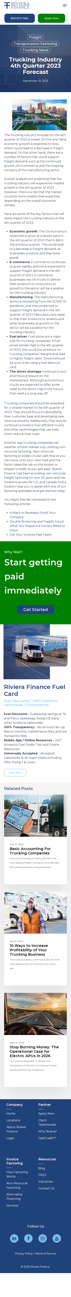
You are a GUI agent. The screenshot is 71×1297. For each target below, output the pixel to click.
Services (12, 1205)
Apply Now (46, 1113)
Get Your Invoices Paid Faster (31, 534)
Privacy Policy (24, 1253)
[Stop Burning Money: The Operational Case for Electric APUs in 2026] (35, 1040)
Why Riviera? (47, 1131)
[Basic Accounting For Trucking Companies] (35, 839)
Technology (22, 999)
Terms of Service (45, 1253)
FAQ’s (42, 1175)
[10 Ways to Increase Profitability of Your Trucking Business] (35, 939)
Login (10, 1138)
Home (10, 1113)
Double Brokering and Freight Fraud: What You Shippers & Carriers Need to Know (37, 526)
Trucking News (35, 50)
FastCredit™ (47, 1138)
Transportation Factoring (35, 44)
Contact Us (46, 1188)
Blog (41, 1168)
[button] (65, 5)
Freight (35, 37)
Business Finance (27, 800)
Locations (13, 1120)
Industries (45, 1181)
